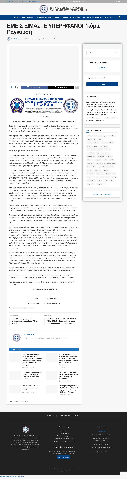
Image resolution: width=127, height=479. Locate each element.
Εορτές (99, 153)
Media (56, 17)
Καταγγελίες (98, 160)
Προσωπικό (100, 173)
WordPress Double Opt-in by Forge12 (12, 476)
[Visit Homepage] (63, 9)
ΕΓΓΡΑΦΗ (102, 84)
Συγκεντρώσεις (110, 173)
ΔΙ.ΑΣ (89, 146)
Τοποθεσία (101, 431)
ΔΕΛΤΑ (111, 142)
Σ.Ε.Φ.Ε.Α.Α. (17, 39)
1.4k (32, 392)
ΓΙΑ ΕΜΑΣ (107, 17)
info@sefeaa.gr (36, 1)
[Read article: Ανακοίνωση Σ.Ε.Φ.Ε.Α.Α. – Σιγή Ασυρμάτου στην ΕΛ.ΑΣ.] (15, 389)
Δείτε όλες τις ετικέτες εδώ (102, 194)
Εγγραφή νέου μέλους (92, 17)
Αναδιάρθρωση (100, 136)
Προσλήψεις (90, 173)
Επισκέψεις (101, 156)
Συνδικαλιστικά (101, 177)
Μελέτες (112, 160)
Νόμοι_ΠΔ (110, 166)
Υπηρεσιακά (90, 184)
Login (118, 1)
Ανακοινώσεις (18, 308)
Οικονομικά (98, 170)
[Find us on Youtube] (10, 1)
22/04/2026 (63, 381)
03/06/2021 (27, 39)
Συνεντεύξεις (112, 177)
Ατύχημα (104, 142)
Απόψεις (100, 139)
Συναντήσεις (90, 177)
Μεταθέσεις (90, 163)
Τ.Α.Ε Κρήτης (91, 180)
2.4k (69, 367)
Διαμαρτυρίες (91, 149)
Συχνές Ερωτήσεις (44, 17)
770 (32, 367)
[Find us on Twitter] (104, 68)
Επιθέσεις (106, 153)
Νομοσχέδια (101, 166)
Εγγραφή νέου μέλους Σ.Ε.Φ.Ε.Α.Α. (63, 441)
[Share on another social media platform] (77, 87)
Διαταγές (99, 149)
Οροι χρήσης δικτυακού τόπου (63, 438)
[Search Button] (119, 17)
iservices (66, 471)
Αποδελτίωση (91, 139)
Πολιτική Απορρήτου (63, 436)
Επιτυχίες (109, 156)
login (15, 401)
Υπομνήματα (100, 184)
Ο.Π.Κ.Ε (89, 170)
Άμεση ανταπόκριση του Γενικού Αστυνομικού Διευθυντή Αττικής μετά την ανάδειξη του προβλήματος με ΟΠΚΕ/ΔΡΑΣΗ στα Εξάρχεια (100, 104)
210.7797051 (27, 1)
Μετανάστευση (100, 163)
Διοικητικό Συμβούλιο (71, 17)
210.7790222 (19, 1)
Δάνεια (95, 146)
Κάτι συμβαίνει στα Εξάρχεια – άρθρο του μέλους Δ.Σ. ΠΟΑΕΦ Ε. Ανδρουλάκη (32, 374)
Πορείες (106, 170)
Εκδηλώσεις (90, 153)
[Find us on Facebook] (7, 1)
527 (69, 394)
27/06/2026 (63, 367)
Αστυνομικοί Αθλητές (93, 142)
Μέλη (105, 160)
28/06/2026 (26, 367)
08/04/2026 (63, 394)
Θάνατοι (89, 160)
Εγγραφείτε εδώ (63, 457)
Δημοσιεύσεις (27, 17)
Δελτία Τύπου (103, 146)
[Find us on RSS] (12, 1)
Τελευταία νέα (46, 39)
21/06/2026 (26, 378)
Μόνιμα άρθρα (91, 166)
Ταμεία (99, 180)
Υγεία (111, 180)
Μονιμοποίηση (111, 163)
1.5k (32, 378)
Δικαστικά (107, 149)
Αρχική (16, 17)
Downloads (90, 136)
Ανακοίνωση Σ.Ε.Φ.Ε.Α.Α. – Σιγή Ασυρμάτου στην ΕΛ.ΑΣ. (31, 388)
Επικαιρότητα (37, 39)
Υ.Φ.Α (105, 180)
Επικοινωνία (63, 431)
